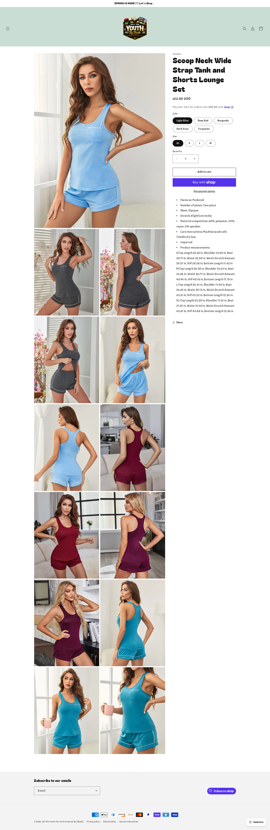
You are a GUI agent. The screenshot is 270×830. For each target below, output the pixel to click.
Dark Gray (183, 128)
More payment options (204, 191)
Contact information (128, 821)
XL (178, 143)
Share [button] (179, 322)
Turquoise (204, 128)
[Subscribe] (96, 790)
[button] (8, 29)
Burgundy (223, 120)
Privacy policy (93, 821)
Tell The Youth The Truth (53, 821)
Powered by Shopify (74, 821)
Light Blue (182, 120)
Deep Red (203, 120)
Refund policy (109, 821)
